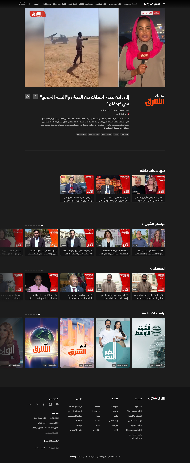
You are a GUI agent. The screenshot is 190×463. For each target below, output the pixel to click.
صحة (98, 416)
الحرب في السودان (106, 134)
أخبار (152, 365)
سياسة (115, 425)
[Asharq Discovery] (51, 428)
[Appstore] (41, 447)
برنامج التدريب (76, 430)
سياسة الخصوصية (74, 416)
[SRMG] (73, 456)
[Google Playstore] (53, 447)
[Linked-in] (29, 404)
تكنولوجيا (96, 411)
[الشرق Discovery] (115, 4)
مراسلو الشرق (124, 134)
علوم (116, 416)
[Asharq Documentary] (37, 428)
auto (154, 84)
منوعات (114, 406)
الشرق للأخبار (159, 365)
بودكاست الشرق (135, 420)
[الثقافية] (130, 4)
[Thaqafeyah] (52, 433)
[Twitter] (36, 404)
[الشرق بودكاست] (86, 4)
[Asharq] (53, 418)
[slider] (95, 80)
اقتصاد (97, 425)
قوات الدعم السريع (94, 134)
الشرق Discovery (122, 365)
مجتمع (97, 406)
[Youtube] (56, 404)
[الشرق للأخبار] (72, 4)
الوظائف (78, 425)
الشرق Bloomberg (134, 430)
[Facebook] (42, 404)
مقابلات (96, 430)
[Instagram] (49, 404)
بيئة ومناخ (113, 420)
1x (146, 84)
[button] (96, 48)
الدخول (23, 4)
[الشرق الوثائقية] (100, 4)
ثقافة (97, 420)
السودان (116, 134)
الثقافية (138, 406)
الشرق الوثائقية (135, 416)
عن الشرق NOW (75, 406)
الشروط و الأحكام (75, 411)
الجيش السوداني (81, 134)
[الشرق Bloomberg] (59, 4)
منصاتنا (79, 420)
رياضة (115, 411)
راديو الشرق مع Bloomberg (135, 436)
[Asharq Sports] (53, 423)
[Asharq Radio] (42, 423)
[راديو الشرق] (47, 4)
